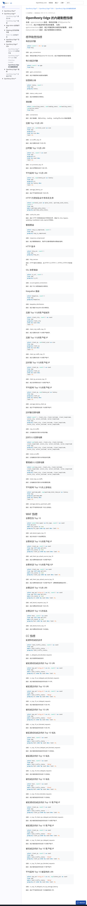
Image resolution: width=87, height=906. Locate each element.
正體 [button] (62, 3)
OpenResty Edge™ (31, 8)
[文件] (5, 3)
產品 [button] (56, 3)
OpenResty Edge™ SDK (46, 8)
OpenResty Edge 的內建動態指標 (65, 8)
